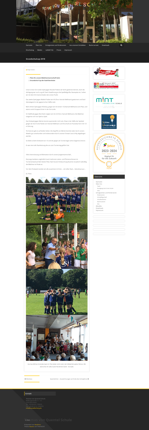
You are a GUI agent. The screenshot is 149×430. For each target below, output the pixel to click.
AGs (98, 204)
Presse (59, 50)
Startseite (29, 45)
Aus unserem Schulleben (77, 45)
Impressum (68, 50)
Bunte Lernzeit (93, 45)
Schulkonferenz (101, 199)
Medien (39, 50)
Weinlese (29, 379)
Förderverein (101, 195)
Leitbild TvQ (49, 50)
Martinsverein (101, 201)
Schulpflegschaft (102, 197)
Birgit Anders (31, 70)
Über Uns (39, 45)
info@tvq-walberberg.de (34, 408)
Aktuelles (99, 206)
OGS (98, 190)
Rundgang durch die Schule (105, 188)
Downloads (105, 45)
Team (98, 186)
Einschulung (30, 50)
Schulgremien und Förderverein (55, 45)
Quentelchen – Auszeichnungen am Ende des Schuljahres (68, 379)
